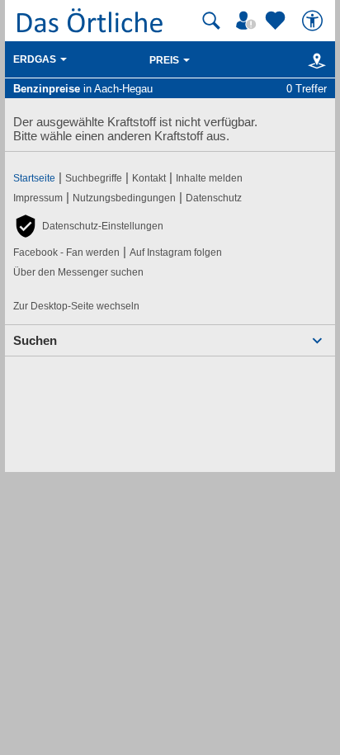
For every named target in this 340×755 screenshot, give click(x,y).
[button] (88, 226)
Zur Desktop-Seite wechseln (76, 306)
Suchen (35, 340)
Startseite (34, 178)
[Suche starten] (211, 20)
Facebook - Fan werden (66, 252)
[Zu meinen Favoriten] (277, 20)
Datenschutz (214, 198)
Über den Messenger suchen (78, 272)
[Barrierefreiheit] (314, 20)
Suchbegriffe (93, 178)
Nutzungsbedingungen (124, 198)
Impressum (38, 198)
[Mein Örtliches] (248, 20)
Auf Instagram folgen (176, 252)
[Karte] (314, 60)
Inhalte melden (209, 178)
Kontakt (149, 178)
